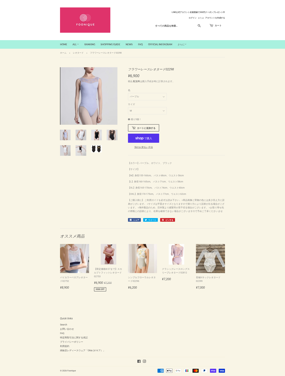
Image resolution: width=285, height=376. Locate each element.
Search (63, 324)
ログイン (193, 18)
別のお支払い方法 (143, 147)
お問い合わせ (67, 329)
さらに (181, 44)
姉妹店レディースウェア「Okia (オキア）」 (82, 350)
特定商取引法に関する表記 (74, 337)
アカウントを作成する (215, 18)
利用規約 (64, 346)
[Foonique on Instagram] (144, 361)
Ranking (89, 44)
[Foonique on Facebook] (139, 361)
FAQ (140, 44)
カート (218, 25)
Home (63, 44)
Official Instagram (160, 44)
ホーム (63, 53)
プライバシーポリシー (71, 341)
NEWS (129, 44)
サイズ (131, 104)
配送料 (136, 81)
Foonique (71, 370)
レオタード (78, 53)
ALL (75, 44)
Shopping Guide (110, 44)
